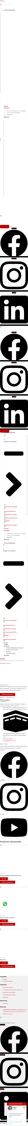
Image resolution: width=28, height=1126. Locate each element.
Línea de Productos (9, 543)
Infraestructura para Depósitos (10, 506)
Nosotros (6, 655)
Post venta (10, 660)
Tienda (2, 659)
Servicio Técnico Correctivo (12, 649)
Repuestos (8, 651)
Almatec (2, 1)
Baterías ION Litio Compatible (10, 514)
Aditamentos (7, 520)
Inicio (1, 660)
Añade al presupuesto (7, 694)
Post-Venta (6, 528)
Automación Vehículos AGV (10, 511)
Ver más (4, 878)
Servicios (6, 646)
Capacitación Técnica (11, 653)
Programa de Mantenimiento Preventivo (14, 647)
